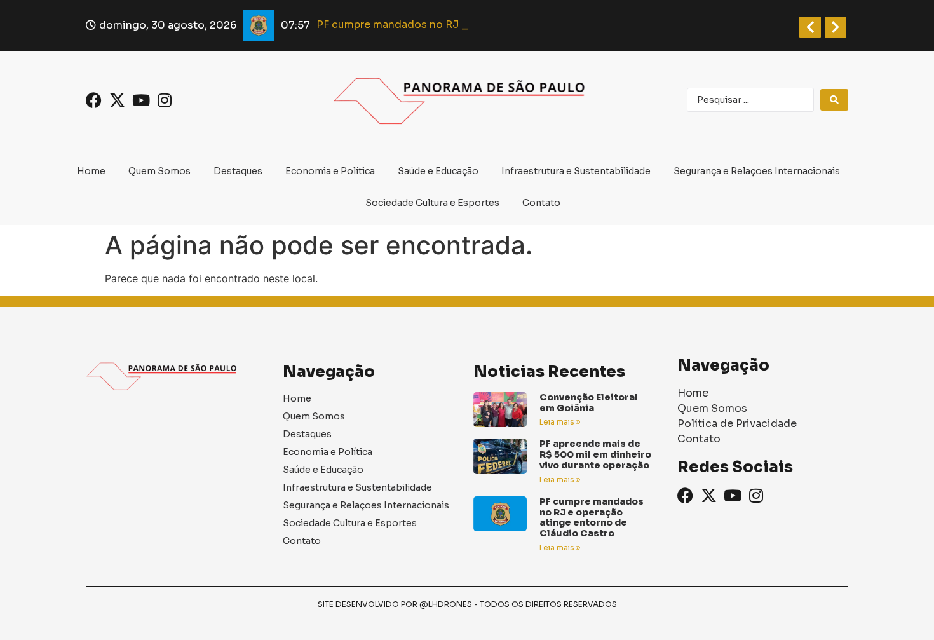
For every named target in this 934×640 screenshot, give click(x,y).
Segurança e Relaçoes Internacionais (756, 171)
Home (91, 171)
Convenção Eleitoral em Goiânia (588, 402)
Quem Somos (159, 171)
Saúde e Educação (438, 171)
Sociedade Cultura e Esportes (432, 202)
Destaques (237, 171)
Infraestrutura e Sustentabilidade (576, 171)
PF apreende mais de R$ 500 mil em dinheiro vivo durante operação (595, 454)
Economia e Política (330, 171)
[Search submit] (834, 100)
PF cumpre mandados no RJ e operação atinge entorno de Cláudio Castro (591, 517)
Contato (541, 202)
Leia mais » (559, 421)
